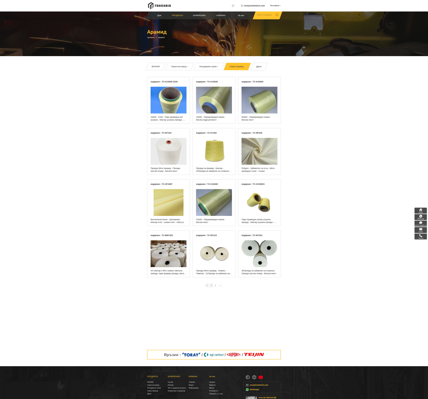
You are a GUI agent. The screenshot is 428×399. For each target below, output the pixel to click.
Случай (170, 382)
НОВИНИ (221, 15)
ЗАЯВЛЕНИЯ (199, 15)
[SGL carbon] (213, 354)
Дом (159, 15)
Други (149, 394)
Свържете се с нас (216, 394)
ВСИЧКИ (150, 382)
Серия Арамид (152, 391)
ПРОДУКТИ (177, 15)
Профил (212, 382)
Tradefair (192, 382)
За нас (241, 15)
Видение (211, 385)
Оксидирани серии (154, 388)
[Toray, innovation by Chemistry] (191, 354)
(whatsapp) (254, 389)
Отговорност (213, 391)
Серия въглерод (149, 385)
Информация (194, 388)
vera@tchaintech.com (254, 6)
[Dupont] (233, 354)
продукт (151, 37)
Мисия (211, 388)
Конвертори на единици (176, 391)
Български (275, 5)
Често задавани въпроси (177, 388)
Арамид (161, 37)
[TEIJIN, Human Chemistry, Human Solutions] (254, 354)
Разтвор (170, 385)
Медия (191, 385)
